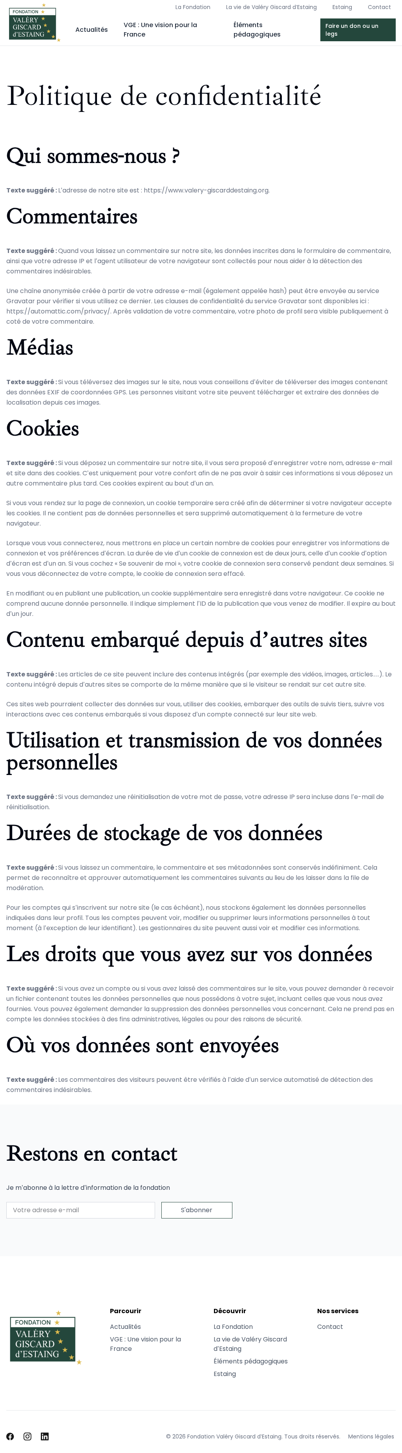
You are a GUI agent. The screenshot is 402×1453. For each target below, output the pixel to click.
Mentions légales (371, 1436)
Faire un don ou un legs (351, 30)
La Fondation (192, 7)
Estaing (342, 7)
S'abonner (196, 1210)
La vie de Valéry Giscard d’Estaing (271, 7)
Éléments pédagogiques (257, 29)
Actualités (91, 29)
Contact (379, 7)
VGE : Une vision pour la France (160, 29)
